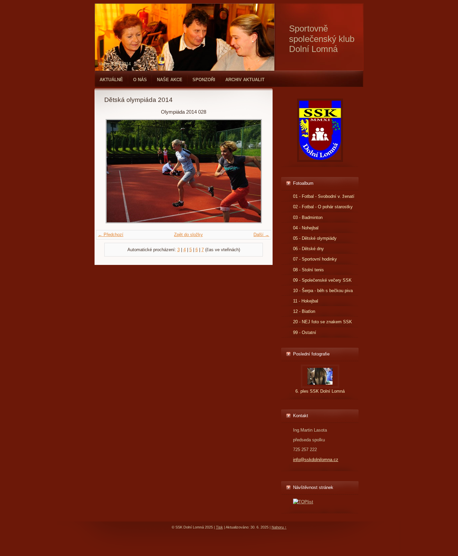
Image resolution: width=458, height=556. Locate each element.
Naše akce (169, 79)
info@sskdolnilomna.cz (315, 459)
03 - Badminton (308, 217)
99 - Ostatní (304, 332)
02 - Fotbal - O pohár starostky (323, 206)
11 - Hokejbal (305, 300)
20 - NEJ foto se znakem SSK (322, 321)
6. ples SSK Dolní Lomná (320, 391)
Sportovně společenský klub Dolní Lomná (321, 39)
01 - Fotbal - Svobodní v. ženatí (323, 196)
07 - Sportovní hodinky (315, 259)
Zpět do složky (188, 234)
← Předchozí (110, 234)
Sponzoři (203, 79)
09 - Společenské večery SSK (322, 280)
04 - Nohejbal (306, 227)
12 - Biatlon (304, 311)
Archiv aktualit (245, 79)
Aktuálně (111, 79)
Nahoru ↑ (279, 527)
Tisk (219, 527)
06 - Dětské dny (308, 248)
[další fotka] (252, 171)
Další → (261, 234)
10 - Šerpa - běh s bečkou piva (323, 290)
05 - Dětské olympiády (315, 238)
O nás (140, 79)
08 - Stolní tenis (308, 269)
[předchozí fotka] (115, 171)
